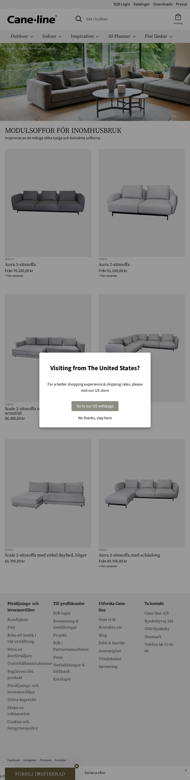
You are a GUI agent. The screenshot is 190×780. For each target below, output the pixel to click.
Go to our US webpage (95, 406)
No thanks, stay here (95, 418)
